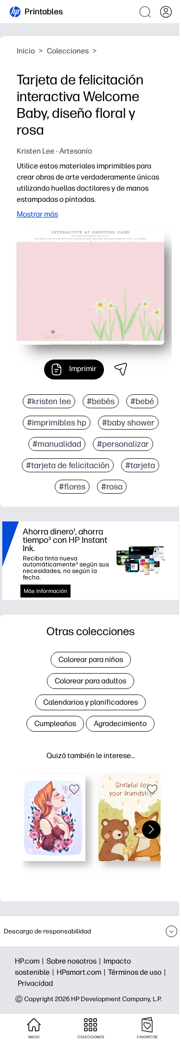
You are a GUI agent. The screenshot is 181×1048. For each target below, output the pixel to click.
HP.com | (30, 961)
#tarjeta (140, 465)
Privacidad (35, 983)
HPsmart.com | (82, 972)
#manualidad (56, 444)
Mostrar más (37, 214)
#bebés (101, 401)
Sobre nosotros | (74, 961)
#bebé (142, 401)
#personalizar (123, 444)
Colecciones (68, 50)
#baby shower (128, 423)
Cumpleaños (55, 723)
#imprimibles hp (56, 423)
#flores (72, 487)
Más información (45, 591)
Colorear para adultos (90, 680)
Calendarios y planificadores (90, 702)
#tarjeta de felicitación (68, 465)
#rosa (112, 487)
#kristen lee (49, 401)
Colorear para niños (90, 659)
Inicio (26, 50)
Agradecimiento (120, 723)
